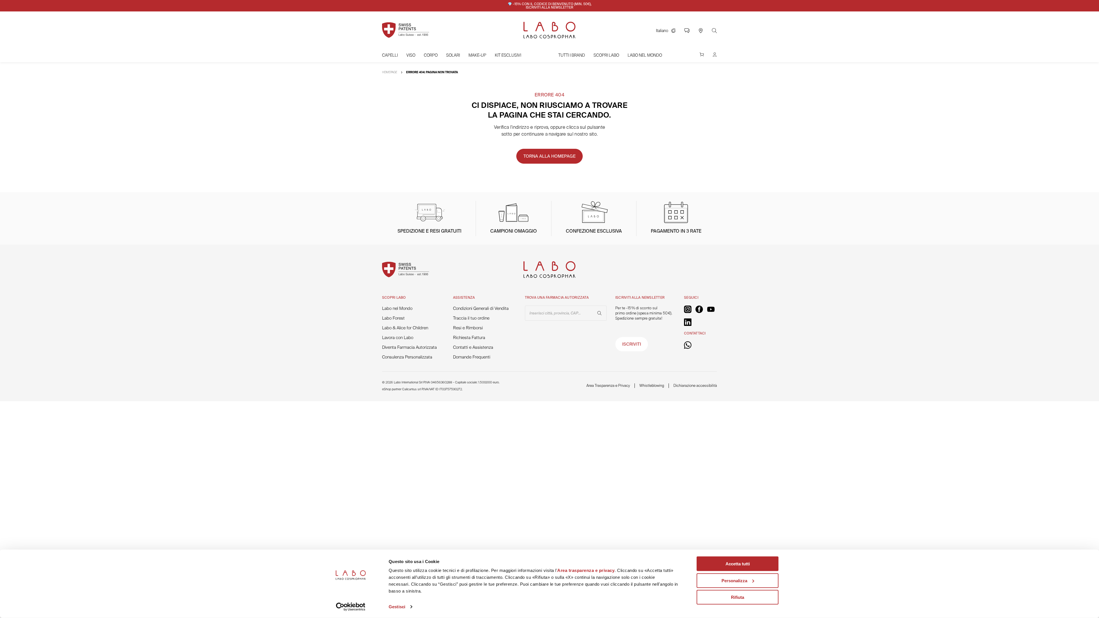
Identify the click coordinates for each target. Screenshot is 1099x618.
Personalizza (734, 580)
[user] (714, 57)
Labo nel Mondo (645, 55)
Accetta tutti (738, 563)
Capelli (390, 55)
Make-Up (477, 55)
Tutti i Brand (571, 55)
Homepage (389, 72)
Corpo (431, 55)
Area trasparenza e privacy (585, 570)
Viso (410, 55)
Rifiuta (737, 597)
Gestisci (397, 606)
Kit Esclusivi (508, 55)
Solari (453, 55)
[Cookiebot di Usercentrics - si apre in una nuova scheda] (351, 607)
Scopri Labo (606, 55)
